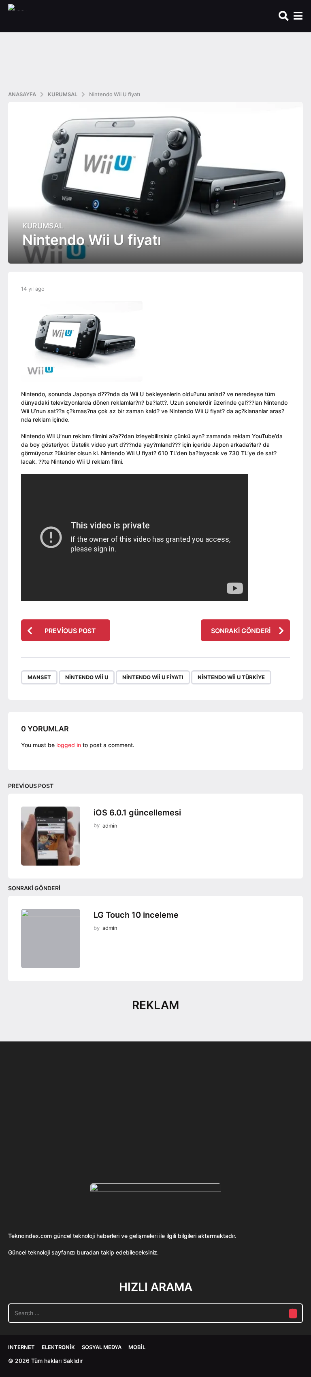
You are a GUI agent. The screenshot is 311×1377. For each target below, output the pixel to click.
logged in (68, 744)
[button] (284, 16)
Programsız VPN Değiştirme (210, 1116)
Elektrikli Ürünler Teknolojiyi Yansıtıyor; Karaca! (129, 1135)
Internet (21, 1347)
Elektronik (58, 1347)
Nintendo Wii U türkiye (231, 677)
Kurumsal (42, 226)
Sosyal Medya (101, 1347)
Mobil (136, 1347)
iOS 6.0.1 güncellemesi (137, 812)
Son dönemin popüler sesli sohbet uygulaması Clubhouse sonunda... (49, 1135)
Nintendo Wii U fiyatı (152, 677)
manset (39, 677)
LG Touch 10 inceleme (136, 915)
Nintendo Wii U (86, 677)
